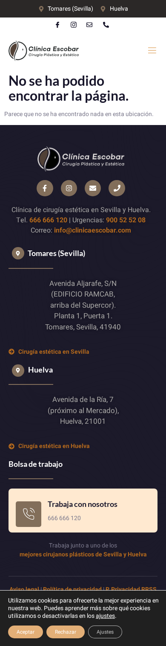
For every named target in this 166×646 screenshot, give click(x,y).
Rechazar (65, 632)
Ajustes (105, 632)
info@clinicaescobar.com (92, 230)
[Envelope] (93, 188)
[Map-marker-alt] (18, 253)
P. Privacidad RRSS (131, 589)
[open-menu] (152, 50)
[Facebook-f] (45, 188)
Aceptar (25, 632)
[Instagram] (69, 188)
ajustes (105, 616)
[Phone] (117, 188)
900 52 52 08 (126, 220)
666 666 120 (48, 220)
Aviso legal (24, 589)
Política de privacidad (72, 589)
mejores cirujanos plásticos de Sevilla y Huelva (83, 554)
